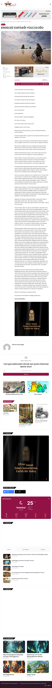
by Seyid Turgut (23, 683)
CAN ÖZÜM (5, 413)
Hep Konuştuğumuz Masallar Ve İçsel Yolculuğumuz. (13, 656)
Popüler (9, 549)
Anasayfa (4, 21)
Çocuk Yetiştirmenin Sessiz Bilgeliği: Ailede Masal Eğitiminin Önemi (28, 572)
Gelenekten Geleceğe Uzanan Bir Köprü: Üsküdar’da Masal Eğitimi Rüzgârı (30, 554)
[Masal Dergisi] (10, 4)
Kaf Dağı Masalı (8, 675)
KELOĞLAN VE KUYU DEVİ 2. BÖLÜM (20, 578)
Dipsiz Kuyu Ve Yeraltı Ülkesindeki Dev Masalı (34, 656)
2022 (11, 21)
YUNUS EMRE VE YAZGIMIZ (18, 566)
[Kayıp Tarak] (38, 667)
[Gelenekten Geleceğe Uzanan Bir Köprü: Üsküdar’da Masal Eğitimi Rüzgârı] (7, 556)
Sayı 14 (14, 21)
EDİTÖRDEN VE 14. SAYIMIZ (25, 425)
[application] (32, 84)
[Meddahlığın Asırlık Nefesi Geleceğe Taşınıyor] (7, 562)
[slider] (46, 84)
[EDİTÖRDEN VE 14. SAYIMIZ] (26, 414)
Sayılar (8, 21)
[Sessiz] (43, 84)
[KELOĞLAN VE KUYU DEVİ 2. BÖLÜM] (7, 580)
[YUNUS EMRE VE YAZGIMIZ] (7, 568)
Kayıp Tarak (31, 675)
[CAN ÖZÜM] (10, 408)
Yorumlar (43, 549)
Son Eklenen (26, 549)
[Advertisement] (26, 534)
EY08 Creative (31, 683)
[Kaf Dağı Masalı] (14, 667)
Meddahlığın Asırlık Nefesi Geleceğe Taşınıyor (23, 560)
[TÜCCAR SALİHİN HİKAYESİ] (42, 412)
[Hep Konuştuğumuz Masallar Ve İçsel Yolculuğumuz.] (14, 647)
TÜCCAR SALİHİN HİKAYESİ (41, 421)
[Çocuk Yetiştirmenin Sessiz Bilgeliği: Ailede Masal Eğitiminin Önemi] (7, 574)
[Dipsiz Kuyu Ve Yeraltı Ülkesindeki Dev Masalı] (38, 647)
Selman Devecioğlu (18, 344)
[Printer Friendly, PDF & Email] (45, 80)
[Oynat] (16, 84)
